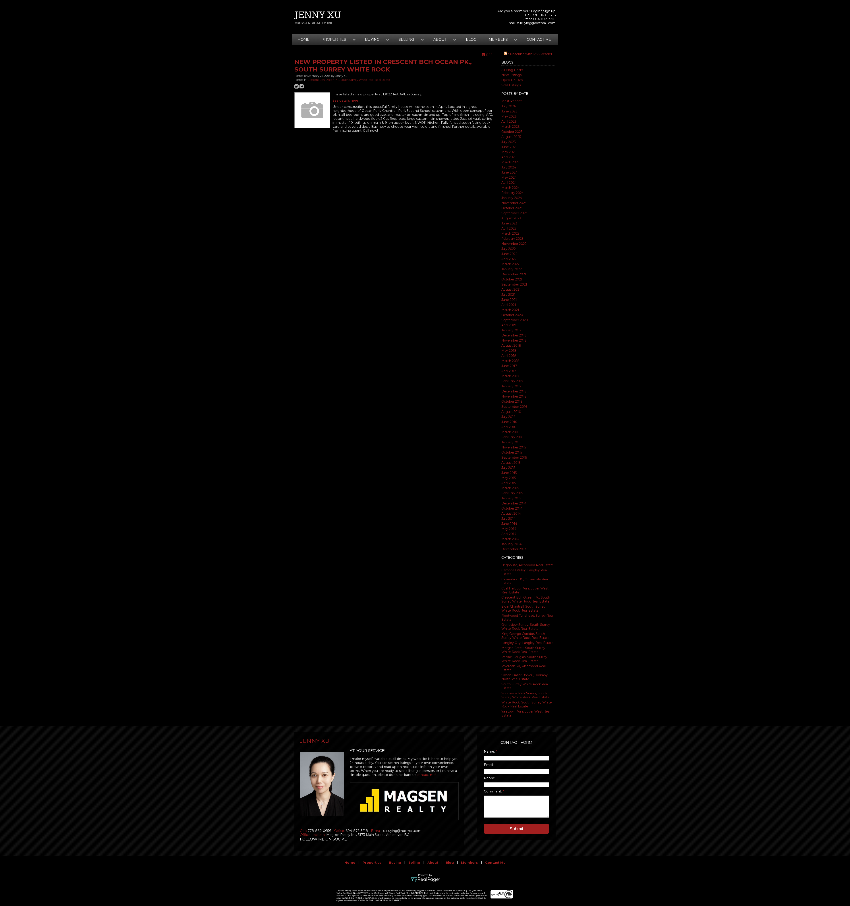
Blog (471, 39)
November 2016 (513, 396)
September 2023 (514, 213)
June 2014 (509, 524)
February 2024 (512, 193)
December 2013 (513, 549)
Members (469, 863)
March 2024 (510, 188)
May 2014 (508, 529)
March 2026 (510, 127)
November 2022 (514, 244)
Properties (372, 863)
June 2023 (509, 223)
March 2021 (510, 310)
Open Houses (512, 80)
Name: (490, 751)
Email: (489, 765)
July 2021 (508, 295)
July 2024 (508, 167)
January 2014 (511, 544)
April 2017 (508, 371)
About (432, 863)
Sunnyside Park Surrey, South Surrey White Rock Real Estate (525, 695)
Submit (516, 828)
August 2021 (511, 290)
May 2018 (508, 351)
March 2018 (510, 361)
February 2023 (512, 239)
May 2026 (508, 116)
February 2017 (512, 381)
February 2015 (512, 493)
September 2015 (514, 458)
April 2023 (508, 228)
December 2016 (513, 391)
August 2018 (511, 346)
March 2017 (510, 376)
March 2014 (510, 539)
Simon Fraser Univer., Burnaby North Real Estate (524, 677)
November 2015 (513, 447)
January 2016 (511, 442)
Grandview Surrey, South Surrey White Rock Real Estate (525, 627)
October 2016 (511, 402)
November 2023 (514, 203)
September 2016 (514, 407)
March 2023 (510, 234)
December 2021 (513, 274)
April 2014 (508, 534)
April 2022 (508, 259)
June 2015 (509, 473)
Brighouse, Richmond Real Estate (527, 565)
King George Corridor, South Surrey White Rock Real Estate (525, 636)
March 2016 (510, 432)
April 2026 (508, 122)
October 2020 (512, 315)
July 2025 (508, 142)
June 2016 (509, 422)
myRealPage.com (425, 880)
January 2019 (511, 330)
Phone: (490, 778)
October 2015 (511, 452)
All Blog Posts (512, 70)
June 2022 (509, 254)
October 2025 (511, 132)
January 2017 (511, 386)
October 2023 (512, 208)
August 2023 (511, 218)
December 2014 (513, 503)
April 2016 (508, 427)
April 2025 (508, 157)
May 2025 (508, 152)
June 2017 (509, 366)
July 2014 (508, 519)
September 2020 (514, 320)
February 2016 (512, 437)
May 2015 (508, 478)
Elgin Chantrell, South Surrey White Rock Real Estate (523, 608)
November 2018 (514, 340)
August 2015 (510, 463)
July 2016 (508, 417)
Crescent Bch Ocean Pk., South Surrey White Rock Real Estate (525, 599)
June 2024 (509, 172)
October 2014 (511, 508)
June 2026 (509, 111)
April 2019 (508, 325)
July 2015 (508, 468)
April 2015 (508, 483)
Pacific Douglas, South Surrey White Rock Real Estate (524, 659)
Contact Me (539, 39)
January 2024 (511, 198)
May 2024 (509, 178)
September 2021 (514, 284)
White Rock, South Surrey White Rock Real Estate (526, 704)
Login (535, 11)
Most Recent (511, 101)
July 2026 (508, 106)
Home (303, 39)
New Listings (511, 75)
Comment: (493, 791)
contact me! (426, 775)
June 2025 (509, 147)
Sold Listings (511, 85)
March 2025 (510, 162)
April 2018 (508, 356)
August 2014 (511, 514)
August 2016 (511, 412)
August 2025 (511, 137)
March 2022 (510, 264)
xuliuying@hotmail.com (536, 23)
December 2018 (514, 335)
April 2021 (508, 305)
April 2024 (509, 183)
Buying (395, 863)
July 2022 (508, 249)
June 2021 (509, 300)
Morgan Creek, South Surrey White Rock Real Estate (523, 650)
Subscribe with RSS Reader (529, 54)
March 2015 (510, 488)
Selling (414, 863)
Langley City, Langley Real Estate (527, 643)
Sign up (549, 11)
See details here (345, 100)
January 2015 (511, 498)
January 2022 (511, 269)
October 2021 (511, 279)
